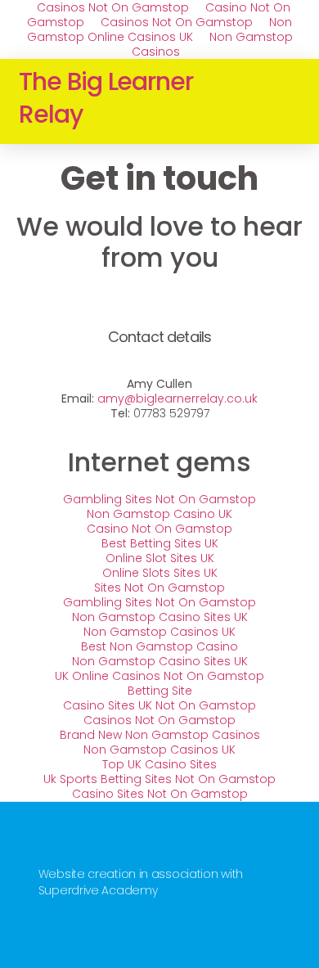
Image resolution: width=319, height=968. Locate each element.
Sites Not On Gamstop (159, 587)
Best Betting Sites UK (159, 543)
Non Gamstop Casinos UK (159, 632)
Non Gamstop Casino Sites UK (160, 617)
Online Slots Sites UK (160, 573)
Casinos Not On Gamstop (177, 22)
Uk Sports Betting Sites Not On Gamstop (159, 779)
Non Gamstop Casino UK (159, 514)
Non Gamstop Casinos (212, 44)
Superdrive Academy (98, 890)
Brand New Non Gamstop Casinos (160, 735)
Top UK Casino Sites (159, 764)
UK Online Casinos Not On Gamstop (159, 676)
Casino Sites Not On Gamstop (160, 794)
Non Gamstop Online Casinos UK (160, 29)
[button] (288, 101)
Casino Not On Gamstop (159, 528)
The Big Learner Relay (106, 98)
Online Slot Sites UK (160, 558)
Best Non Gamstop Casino (159, 646)
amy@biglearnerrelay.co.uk (177, 398)
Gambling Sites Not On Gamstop (159, 499)
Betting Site (160, 690)
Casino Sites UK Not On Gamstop (159, 705)
